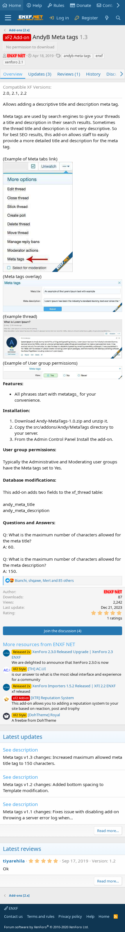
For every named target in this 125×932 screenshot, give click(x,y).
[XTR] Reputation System (43, 697)
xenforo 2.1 (14, 62)
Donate (83, 5)
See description (20, 749)
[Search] (118, 17)
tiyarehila (14, 861)
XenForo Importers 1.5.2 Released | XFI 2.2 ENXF (64, 685)
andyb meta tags (77, 55)
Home (15, 5)
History (93, 74)
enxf (99, 55)
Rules (58, 5)
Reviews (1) (68, 74)
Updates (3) (39, 74)
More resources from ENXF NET (39, 644)
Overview (12, 74)
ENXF (13, 908)
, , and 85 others (44, 580)
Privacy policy (70, 916)
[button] (8, 18)
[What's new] (106, 17)
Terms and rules (40, 916)
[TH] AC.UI (29, 668)
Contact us (13, 916)
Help (37, 5)
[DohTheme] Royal (36, 714)
